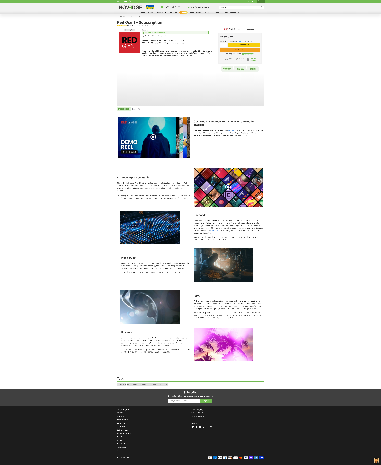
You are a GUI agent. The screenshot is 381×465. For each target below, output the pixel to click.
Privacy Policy (121, 426)
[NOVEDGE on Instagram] (210, 427)
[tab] (124, 109)
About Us (234, 12)
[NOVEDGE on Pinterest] (207, 427)
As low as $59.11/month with (229, 41)
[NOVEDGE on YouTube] (200, 427)
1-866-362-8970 (172, 7)
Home (143, 12)
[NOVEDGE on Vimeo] (203, 427)
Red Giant (232, 130)
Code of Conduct (122, 430)
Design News (121, 447)
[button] (122, 25)
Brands (150, 12)
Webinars (173, 12)
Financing (218, 12)
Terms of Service (122, 419)
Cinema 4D (214, 231)
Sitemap (194, 423)
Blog (192, 12)
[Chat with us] (376, 460)
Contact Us (120, 416)
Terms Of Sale (121, 423)
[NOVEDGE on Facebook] (196, 427)
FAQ (226, 12)
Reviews (119, 451)
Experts (199, 12)
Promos (184, 12)
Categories (160, 12)
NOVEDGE (126, 457)
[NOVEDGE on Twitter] (192, 427)
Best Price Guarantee (124, 433)
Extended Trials (122, 444)
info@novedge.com (200, 7)
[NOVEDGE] (131, 7)
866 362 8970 (249, 54)
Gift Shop (208, 12)
